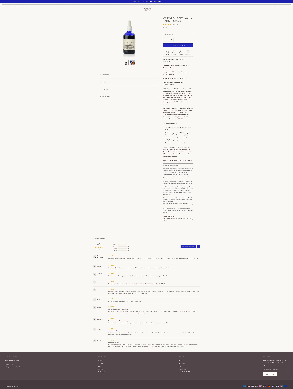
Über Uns (100, 360)
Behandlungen (18, 7)
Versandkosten (105, 96)
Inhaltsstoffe (104, 75)
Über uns (37, 7)
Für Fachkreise (102, 372)
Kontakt (45, 7)
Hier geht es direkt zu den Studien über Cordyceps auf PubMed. (175, 204)
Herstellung (104, 89)
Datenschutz (182, 369)
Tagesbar (100, 363)
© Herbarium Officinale (12, 386)
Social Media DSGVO (184, 372)
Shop (8, 7)
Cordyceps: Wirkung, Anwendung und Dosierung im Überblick (177, 219)
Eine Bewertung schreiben (188, 246)
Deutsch (269, 7)
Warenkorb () (285, 7)
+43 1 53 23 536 (9, 365)
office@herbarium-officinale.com (14, 367)
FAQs (180, 360)
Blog (99, 366)
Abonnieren (269, 374)
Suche (277, 7)
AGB (180, 366)
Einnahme (103, 82)
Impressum (182, 363)
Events (28, 7)
